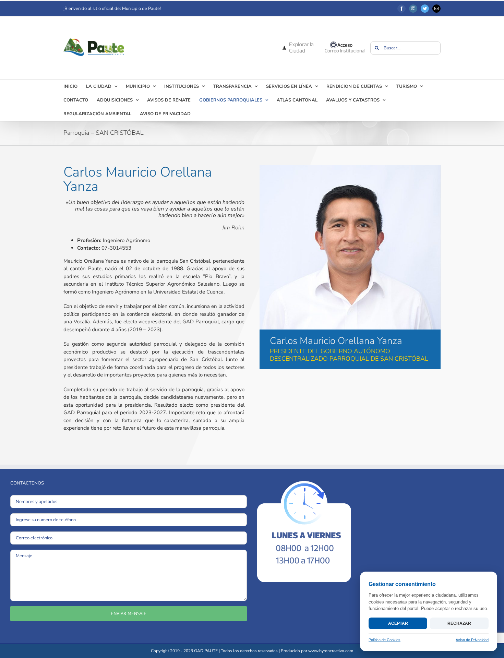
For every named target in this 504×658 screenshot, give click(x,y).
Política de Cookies (384, 640)
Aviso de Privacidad (472, 640)
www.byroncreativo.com (330, 651)
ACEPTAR (398, 623)
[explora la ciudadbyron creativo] (297, 43)
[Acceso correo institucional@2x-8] (345, 43)
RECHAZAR (459, 623)
